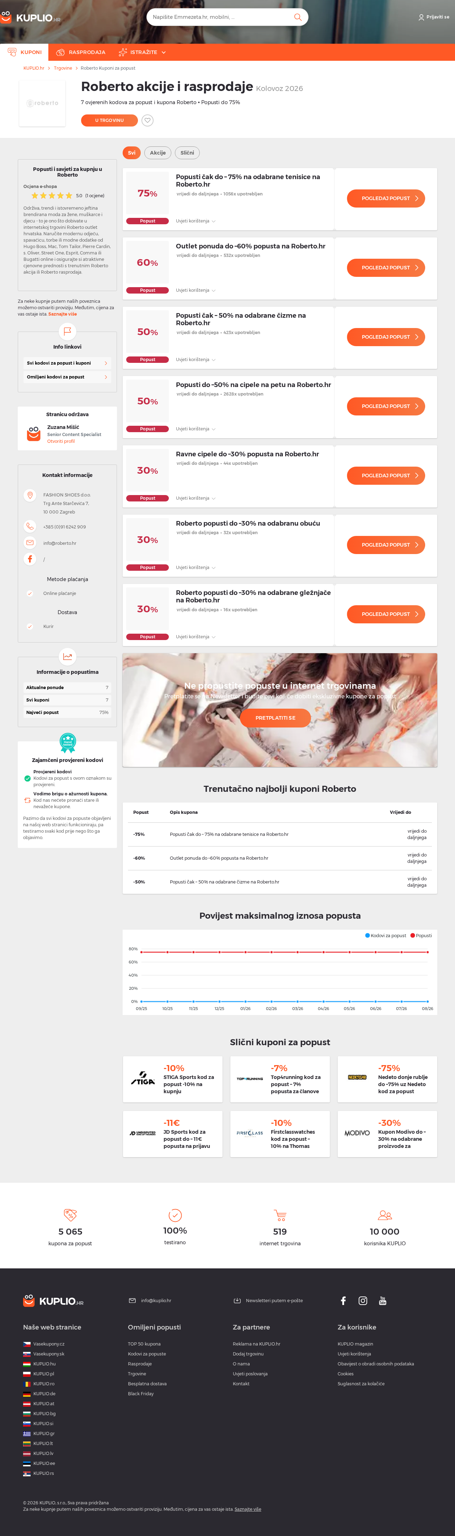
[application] (280, 972)
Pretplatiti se (275, 718)
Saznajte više (62, 314)
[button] (385, 935)
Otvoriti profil (61, 441)
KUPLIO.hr (33, 68)
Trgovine (63, 68)
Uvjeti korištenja (193, 221)
